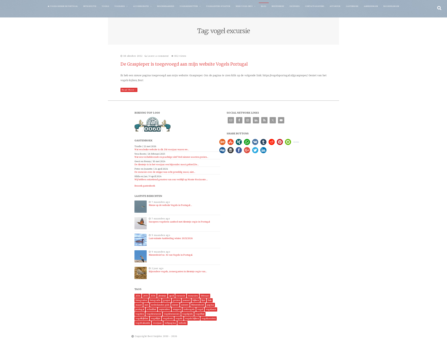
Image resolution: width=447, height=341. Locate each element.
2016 (153, 295)
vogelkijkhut (141, 318)
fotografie (155, 300)
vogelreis (168, 318)
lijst (203, 300)
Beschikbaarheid (165, 6)
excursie (180, 295)
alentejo (162, 295)
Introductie (89, 6)
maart (138, 304)
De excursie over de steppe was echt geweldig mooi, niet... (164, 172)
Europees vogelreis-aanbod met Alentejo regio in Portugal (179, 221)
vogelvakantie (142, 323)
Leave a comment (158, 56)
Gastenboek (352, 6)
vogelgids (187, 314)
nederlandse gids (160, 304)
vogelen (139, 314)
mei (146, 304)
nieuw (175, 304)
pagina (210, 304)
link (210, 300)
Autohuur (335, 6)
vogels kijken (192, 318)
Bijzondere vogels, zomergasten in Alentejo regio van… (178, 271)
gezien (176, 300)
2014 (137, 295)
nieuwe (185, 304)
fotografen (141, 300)
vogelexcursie (153, 314)
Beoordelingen (391, 6)
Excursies (295, 6)
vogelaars (211, 309)
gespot (166, 300)
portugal (139, 309)
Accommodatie (141, 6)
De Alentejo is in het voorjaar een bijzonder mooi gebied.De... (166, 164)
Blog (263, 6)
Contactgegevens (314, 6)
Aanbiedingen (371, 6)
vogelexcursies (172, 314)
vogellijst (155, 318)
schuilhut (151, 309)
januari (186, 300)
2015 (145, 295)
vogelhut (199, 314)
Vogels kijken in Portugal (64, 6)
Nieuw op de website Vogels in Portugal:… (170, 205)
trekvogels (189, 309)
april (171, 295)
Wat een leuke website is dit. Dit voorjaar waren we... (161, 149)
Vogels (105, 6)
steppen (177, 309)
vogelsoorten (208, 318)
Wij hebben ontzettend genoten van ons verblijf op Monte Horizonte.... (171, 179)
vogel (200, 309)
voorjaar (157, 323)
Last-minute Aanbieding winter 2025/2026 (171, 238)
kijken (196, 300)
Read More (128, 89)
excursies (193, 295)
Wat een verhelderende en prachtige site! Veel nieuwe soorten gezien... (171, 157)
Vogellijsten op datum (218, 6)
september (164, 309)
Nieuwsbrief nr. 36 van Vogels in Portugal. (171, 255)
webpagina (170, 323)
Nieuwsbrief (278, 6)
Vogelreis (120, 6)
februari (205, 295)
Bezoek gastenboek (144, 185)
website (182, 323)
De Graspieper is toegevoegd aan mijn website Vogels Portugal (184, 64)
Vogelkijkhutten (189, 6)
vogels (178, 318)
